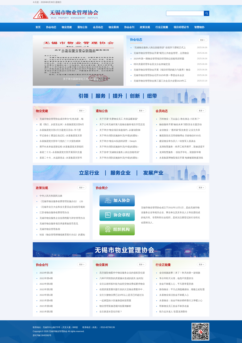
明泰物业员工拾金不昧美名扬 (174, 306)
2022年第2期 (46, 289)
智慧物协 (199, 27)
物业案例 (114, 27)
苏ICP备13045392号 (42, 335)
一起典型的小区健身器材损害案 (115, 300)
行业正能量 (162, 27)
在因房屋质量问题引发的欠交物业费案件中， (122, 289)
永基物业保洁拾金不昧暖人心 (174, 295)
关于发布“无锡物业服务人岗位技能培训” (119, 152)
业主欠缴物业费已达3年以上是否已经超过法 (121, 295)
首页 (38, 27)
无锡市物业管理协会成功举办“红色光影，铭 (61, 119)
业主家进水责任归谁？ (110, 311)
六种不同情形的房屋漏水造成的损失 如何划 (121, 278)
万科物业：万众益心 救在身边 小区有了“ (179, 119)
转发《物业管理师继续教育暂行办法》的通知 (62, 234)
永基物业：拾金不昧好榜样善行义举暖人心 (180, 300)
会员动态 (98, 27)
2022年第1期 (46, 295)
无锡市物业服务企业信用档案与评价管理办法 (62, 218)
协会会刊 (129, 27)
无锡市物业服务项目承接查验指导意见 (59, 223)
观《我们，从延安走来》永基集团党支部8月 (62, 124)
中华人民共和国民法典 (51, 196)
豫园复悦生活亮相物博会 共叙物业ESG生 (180, 135)
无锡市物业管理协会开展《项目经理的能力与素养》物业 (162, 69)
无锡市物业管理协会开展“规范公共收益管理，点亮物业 (161, 53)
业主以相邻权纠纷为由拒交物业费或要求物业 (122, 284)
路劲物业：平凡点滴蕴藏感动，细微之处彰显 (182, 289)
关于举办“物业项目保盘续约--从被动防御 (119, 130)
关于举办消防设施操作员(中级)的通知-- (119, 135)
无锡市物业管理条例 (50, 229)
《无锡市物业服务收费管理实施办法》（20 (61, 201)
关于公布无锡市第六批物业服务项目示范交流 (122, 124)
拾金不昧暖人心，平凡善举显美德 (176, 284)
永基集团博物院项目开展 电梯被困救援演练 (181, 157)
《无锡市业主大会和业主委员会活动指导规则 (62, 207)
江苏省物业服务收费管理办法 (54, 212)
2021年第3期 (46, 306)
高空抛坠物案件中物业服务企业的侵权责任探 (122, 272)
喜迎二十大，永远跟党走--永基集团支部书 (61, 157)
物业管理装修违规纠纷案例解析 (115, 306)
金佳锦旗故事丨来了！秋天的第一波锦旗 (179, 272)
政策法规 (145, 27)
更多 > (202, 40)
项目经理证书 (181, 27)
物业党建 (67, 27)
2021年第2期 (46, 311)
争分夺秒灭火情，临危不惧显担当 (176, 278)
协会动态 (51, 27)
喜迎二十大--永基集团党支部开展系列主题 (61, 152)
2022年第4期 (46, 278)
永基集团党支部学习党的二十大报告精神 (60, 141)
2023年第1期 (46, 272)
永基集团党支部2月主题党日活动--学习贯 (60, 130)
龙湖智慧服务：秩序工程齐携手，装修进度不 (182, 146)
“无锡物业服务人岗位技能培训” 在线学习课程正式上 (160, 47)
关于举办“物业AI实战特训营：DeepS (118, 141)
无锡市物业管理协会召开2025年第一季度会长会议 (159, 75)
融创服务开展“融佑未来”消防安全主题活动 (180, 124)
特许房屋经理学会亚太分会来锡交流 (152, 64)
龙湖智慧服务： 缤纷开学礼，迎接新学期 (180, 152)
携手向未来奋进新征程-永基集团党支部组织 (61, 146)
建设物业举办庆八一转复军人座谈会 (177, 141)
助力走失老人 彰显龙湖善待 (173, 311)
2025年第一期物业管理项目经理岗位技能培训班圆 (159, 58)
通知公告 (82, 27)
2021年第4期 (46, 300)
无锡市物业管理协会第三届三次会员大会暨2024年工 (160, 81)
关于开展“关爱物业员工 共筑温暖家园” (118, 119)
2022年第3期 (46, 284)
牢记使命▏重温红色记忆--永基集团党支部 (61, 135)
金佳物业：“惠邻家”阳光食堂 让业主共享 (179, 130)
